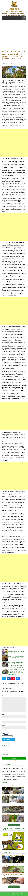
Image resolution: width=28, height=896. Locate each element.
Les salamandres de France (9, 786)
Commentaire (5, 695)
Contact (22, 893)
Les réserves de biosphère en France (11, 795)
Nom (3, 714)
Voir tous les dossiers (14, 825)
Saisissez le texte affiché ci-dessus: (16, 734)
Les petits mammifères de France (10, 814)
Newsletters (10, 893)
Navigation (8, 18)
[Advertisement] (14, 34)
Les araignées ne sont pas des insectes (11, 865)
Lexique (5, 893)
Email (3, 719)
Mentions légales (16, 893)
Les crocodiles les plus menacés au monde (12, 804)
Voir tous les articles (14, 886)
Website (3, 725)
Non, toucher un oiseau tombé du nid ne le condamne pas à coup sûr (13, 875)
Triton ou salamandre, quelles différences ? (13, 855)
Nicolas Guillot (7, 62)
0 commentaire (14, 63)
